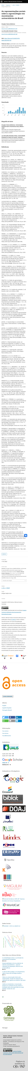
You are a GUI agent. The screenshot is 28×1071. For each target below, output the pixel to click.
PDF (5, 554)
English (4, 705)
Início (3, 5)
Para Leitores (5, 731)
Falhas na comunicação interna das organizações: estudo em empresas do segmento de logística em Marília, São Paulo (13, 978)
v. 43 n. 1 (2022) (15, 5)
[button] (5, 717)
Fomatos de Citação (7, 580)
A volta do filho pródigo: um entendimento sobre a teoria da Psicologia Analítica (13, 972)
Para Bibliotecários (6, 735)
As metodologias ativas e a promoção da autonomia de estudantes (12, 958)
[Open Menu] (1, 1)
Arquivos (8, 5)
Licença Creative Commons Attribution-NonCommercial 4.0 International (13, 1052)
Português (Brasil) (7, 710)
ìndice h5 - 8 (5, 762)
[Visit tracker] (3, 997)
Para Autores (5, 733)
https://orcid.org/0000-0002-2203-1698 (9, 34)
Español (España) (6, 708)
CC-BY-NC (13, 619)
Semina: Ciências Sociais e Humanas (13, 1)
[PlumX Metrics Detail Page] (4, 667)
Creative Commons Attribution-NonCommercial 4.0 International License (14, 612)
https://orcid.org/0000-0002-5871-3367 (9, 28)
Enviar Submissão (7, 696)
